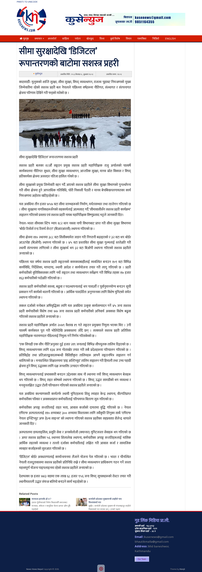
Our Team (142, 559)
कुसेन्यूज (38, 74)
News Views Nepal (34, 569)
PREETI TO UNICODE (27, 1)
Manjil (182, 569)
